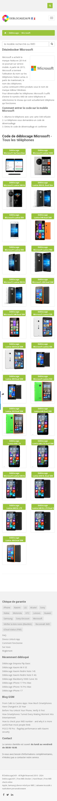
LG (25, 607)
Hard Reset (37, 779)
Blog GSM (8, 696)
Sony (42, 607)
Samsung (8, 618)
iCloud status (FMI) (12, 629)
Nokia (6, 613)
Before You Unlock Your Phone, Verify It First (23, 710)
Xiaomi (17, 607)
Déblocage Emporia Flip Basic (16, 663)
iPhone (7, 607)
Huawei (47, 613)
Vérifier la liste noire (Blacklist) (18, 624)
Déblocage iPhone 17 (12, 690)
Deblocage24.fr (8, 779)
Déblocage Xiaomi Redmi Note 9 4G (19, 675)
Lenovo (36, 613)
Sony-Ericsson (22, 618)
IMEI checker (26, 779)
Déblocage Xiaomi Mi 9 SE (14, 667)
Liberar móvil (21, 785)
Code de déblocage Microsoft (26, 136)
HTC (27, 613)
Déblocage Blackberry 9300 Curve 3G (19, 679)
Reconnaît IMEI (43, 624)
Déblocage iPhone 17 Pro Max (16, 682)
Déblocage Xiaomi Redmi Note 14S (19, 671)
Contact (7, 738)
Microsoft (37, 618)
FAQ (4, 635)
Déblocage (14, 33)
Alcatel (33, 607)
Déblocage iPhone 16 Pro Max (16, 686)
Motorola (17, 613)
